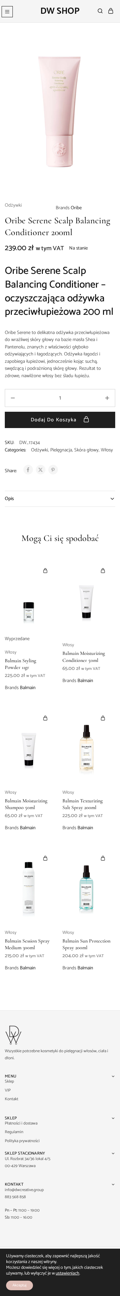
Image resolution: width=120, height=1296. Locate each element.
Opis (9, 499)
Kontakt (11, 1099)
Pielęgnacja (61, 450)
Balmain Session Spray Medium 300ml (27, 944)
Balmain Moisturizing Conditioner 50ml (83, 656)
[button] (103, 570)
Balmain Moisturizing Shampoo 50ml (26, 804)
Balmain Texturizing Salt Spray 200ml (82, 804)
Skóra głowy (86, 450)
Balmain (28, 688)
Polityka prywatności (22, 1141)
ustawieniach (67, 1273)
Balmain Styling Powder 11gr (20, 664)
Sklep (9, 1081)
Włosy (107, 450)
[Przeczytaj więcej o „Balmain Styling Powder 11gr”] (45, 570)
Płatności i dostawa (21, 1123)
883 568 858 (15, 1197)
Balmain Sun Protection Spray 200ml (86, 944)
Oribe (76, 208)
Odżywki (13, 205)
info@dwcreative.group (24, 1190)
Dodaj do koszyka (54, 420)
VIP (8, 1090)
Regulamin (14, 1132)
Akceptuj (19, 1285)
